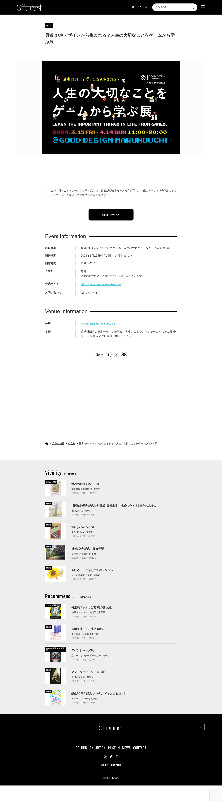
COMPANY (116, 764)
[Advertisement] (111, 396)
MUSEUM (114, 747)
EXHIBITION (98, 747)
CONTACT (139, 747)
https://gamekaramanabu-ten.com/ (101, 284)
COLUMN (81, 747)
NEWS (126, 747)
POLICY (105, 764)
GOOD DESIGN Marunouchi (98, 323)
